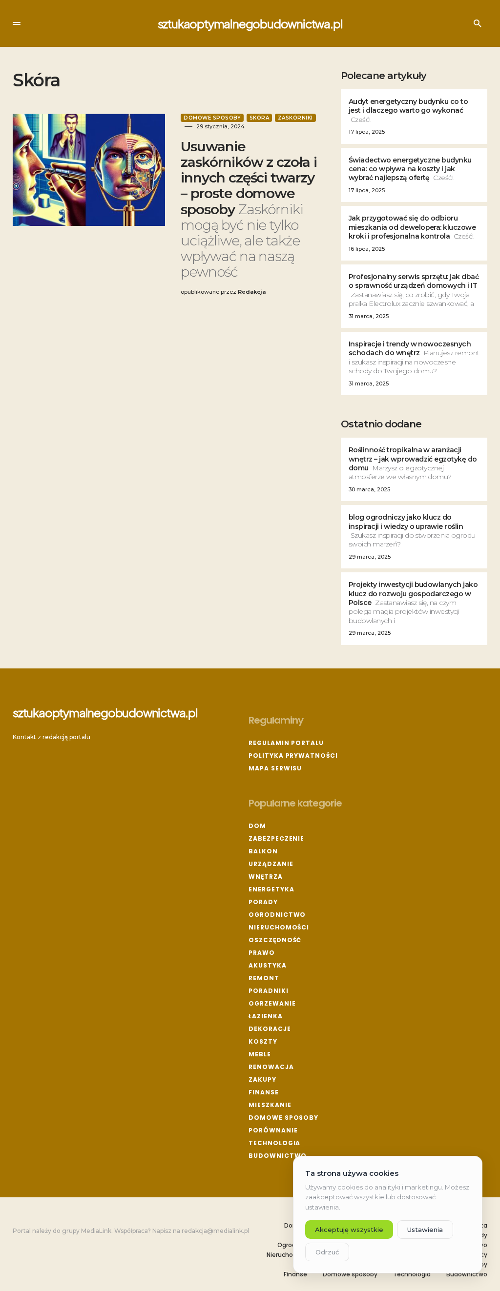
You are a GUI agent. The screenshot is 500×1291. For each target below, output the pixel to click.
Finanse (263, 1092)
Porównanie (273, 1130)
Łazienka (265, 1016)
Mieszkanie (270, 1105)
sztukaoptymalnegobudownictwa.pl (250, 23)
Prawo (262, 952)
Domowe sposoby (212, 118)
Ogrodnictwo (277, 914)
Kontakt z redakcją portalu (51, 737)
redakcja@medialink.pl (215, 1230)
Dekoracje (270, 1029)
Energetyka (271, 889)
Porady (263, 902)
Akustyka (267, 965)
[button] (16, 23)
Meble (260, 1054)
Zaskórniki (295, 118)
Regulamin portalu (286, 743)
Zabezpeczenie (276, 838)
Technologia (274, 1143)
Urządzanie (271, 864)
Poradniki (268, 991)
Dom (257, 826)
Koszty (263, 1041)
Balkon (263, 851)
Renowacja (271, 1067)
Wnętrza (265, 876)
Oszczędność (275, 940)
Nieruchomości (279, 927)
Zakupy (262, 1079)
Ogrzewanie (272, 1003)
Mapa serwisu (275, 768)
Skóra (260, 118)
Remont (264, 978)
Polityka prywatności (293, 755)
